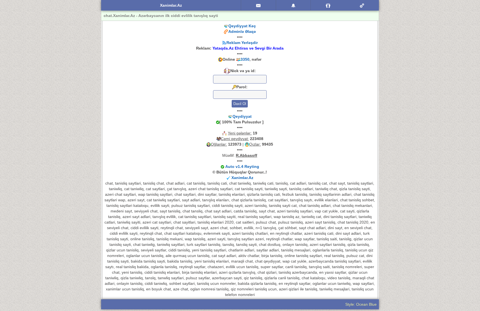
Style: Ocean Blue (361, 304)
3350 (245, 59)
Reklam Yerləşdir (242, 42)
